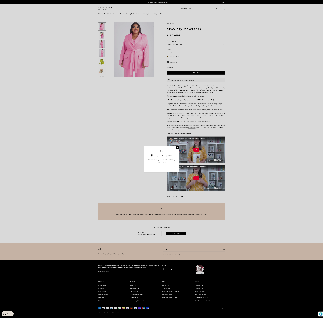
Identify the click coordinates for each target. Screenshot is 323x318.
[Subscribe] (174, 167)
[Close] (177, 147)
